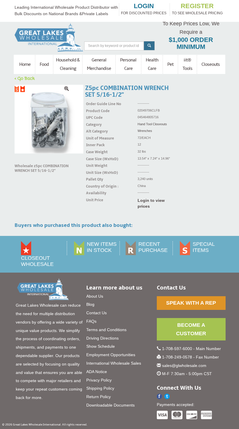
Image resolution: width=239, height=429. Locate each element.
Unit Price (93, 200)
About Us (94, 296)
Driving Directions (102, 338)
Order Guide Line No (93, 104)
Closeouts (210, 64)
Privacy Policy (99, 380)
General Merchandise (99, 64)
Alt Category (93, 131)
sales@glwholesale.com (184, 365)
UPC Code (93, 117)
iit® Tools (187, 64)
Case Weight (93, 152)
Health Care (152, 64)
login (144, 6)
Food (44, 64)
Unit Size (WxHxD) (93, 172)
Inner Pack (93, 145)
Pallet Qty (93, 179)
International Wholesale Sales (113, 363)
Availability (93, 193)
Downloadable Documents (110, 405)
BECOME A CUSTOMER (191, 329)
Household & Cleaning (68, 64)
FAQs (91, 321)
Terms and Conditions (106, 329)
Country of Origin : (93, 186)
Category (93, 124)
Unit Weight (93, 165)
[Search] (149, 45)
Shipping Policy (100, 388)
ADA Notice (96, 371)
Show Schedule (100, 346)
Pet (170, 64)
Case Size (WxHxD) (93, 159)
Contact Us (96, 312)
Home (25, 64)
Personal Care (128, 64)
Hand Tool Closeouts (152, 124)
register (197, 6)
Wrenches (145, 131)
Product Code (93, 111)
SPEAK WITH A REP (191, 303)
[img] (49, 119)
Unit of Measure (93, 138)
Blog (90, 304)
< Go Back (25, 78)
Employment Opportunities (110, 354)
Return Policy (98, 396)
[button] (167, 396)
